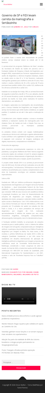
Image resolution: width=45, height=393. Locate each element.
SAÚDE (15, 269)
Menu (41, 4)
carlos (35, 27)
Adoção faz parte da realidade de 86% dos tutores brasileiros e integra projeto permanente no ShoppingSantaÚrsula (20, 342)
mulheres (18, 274)
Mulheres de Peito (31, 274)
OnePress (36, 385)
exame (36, 272)
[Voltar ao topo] (22, 379)
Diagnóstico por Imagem (21, 272)
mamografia (7, 274)
